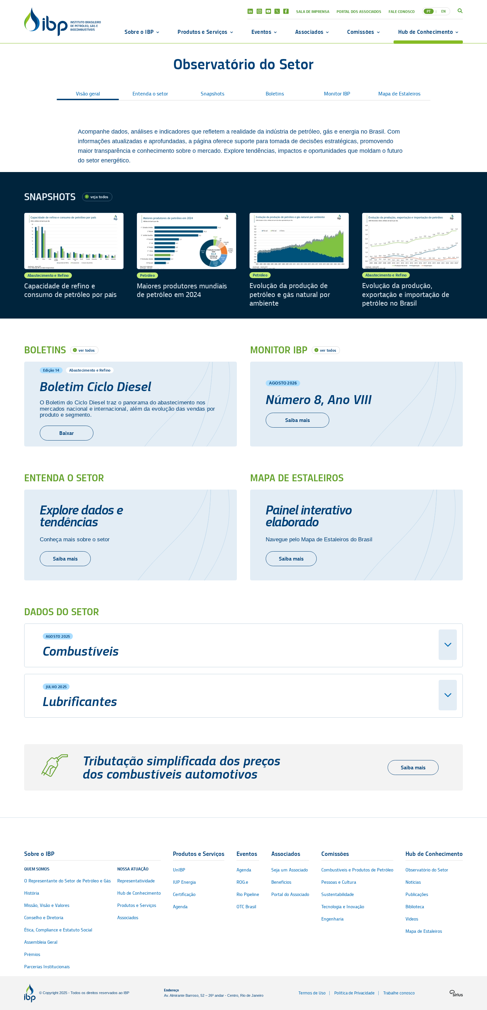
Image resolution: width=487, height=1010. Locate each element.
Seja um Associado (289, 870)
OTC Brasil (246, 907)
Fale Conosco (402, 11)
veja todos (99, 196)
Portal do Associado (290, 894)
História (31, 893)
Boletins (275, 93)
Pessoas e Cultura (338, 882)
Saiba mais (297, 420)
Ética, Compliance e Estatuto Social (58, 930)
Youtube (268, 11)
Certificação (184, 894)
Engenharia (332, 919)
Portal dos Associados (359, 11)
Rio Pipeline (248, 894)
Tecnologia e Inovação (342, 907)
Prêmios (32, 954)
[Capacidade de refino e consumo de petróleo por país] (74, 260)
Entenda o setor (150, 93)
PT (429, 11)
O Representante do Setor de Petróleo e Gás (67, 881)
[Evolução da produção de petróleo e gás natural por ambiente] (299, 260)
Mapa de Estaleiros (399, 93)
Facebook (286, 11)
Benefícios (281, 882)
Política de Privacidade (354, 992)
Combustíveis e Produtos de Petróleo (357, 870)
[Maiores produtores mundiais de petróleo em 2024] (186, 260)
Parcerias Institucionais (47, 967)
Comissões (360, 32)
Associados (309, 32)
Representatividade (136, 881)
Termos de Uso (312, 992)
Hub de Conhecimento (425, 32)
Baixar (66, 433)
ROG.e (242, 882)
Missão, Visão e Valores (46, 905)
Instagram (259, 11)
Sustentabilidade (337, 894)
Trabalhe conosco (399, 992)
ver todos (87, 350)
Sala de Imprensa (312, 11)
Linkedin (250, 11)
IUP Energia (184, 882)
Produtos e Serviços (202, 32)
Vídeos (412, 919)
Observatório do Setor (427, 870)
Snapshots (212, 93)
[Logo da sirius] (456, 993)
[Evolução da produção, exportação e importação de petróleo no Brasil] (411, 260)
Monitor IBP (337, 93)
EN (443, 11)
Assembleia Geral (40, 942)
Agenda (180, 907)
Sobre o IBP (139, 32)
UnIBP (179, 870)
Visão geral (88, 93)
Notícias (413, 882)
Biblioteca (415, 907)
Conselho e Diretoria (43, 918)
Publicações (417, 894)
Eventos (261, 32)
